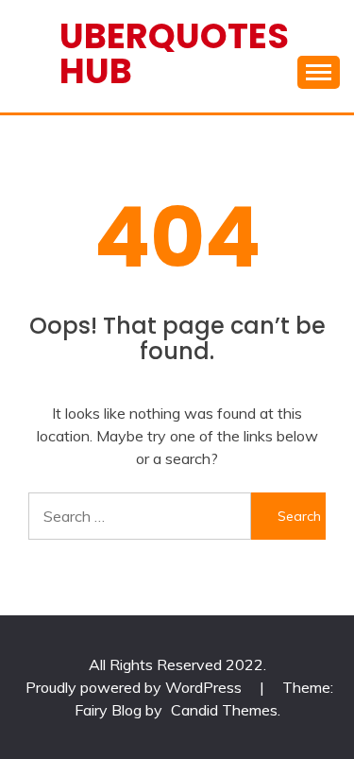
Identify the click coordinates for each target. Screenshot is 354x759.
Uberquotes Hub (174, 53)
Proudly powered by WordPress (135, 687)
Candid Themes (224, 709)
